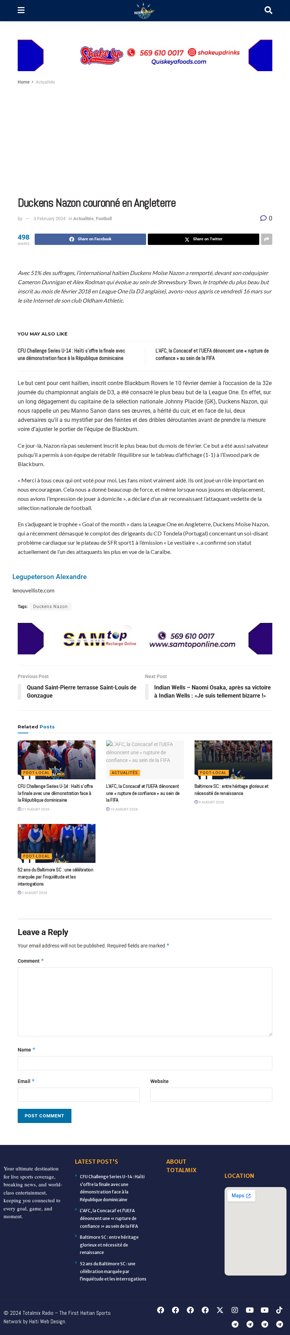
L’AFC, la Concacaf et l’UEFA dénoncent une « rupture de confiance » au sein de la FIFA (143, 793)
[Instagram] (235, 1310)
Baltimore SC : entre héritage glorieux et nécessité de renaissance (231, 789)
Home (23, 82)
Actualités (45, 82)
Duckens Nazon (50, 606)
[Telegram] (235, 1324)
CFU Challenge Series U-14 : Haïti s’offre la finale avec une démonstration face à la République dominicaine (55, 793)
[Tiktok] (279, 1310)
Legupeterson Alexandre (49, 577)
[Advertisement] (145, 139)
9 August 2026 (211, 802)
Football (104, 218)
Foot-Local (36, 772)
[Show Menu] (21, 10)
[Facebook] (160, 1310)
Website (159, 1081)
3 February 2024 (49, 218)
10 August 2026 (124, 809)
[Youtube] (250, 1310)
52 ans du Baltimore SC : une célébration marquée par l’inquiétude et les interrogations (55, 876)
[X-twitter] (220, 1310)
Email (26, 1081)
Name (27, 1049)
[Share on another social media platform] (266, 239)
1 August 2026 (34, 893)
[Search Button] (268, 10)
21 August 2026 (35, 809)
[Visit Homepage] (145, 10)
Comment (31, 960)
